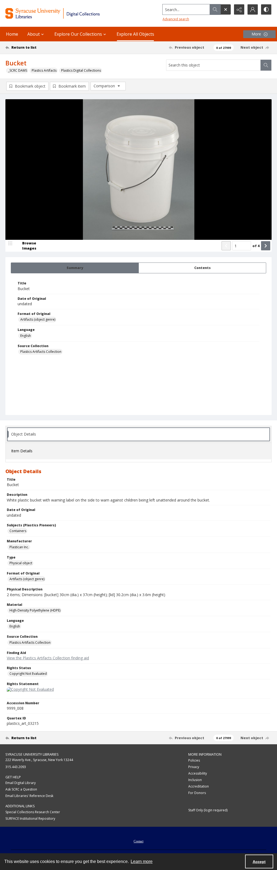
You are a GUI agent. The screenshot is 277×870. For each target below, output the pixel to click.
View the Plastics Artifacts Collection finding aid (48, 657)
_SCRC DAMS (17, 70)
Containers (17, 531)
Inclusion (195, 780)
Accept (259, 861)
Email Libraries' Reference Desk (29, 795)
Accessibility (197, 773)
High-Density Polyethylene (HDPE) (34, 610)
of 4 (256, 245)
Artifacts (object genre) (37, 319)
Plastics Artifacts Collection (40, 351)
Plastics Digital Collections (81, 70)
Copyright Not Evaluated (28, 673)
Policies (194, 760)
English (25, 335)
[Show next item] (265, 245)
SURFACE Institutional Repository (30, 818)
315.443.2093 (15, 767)
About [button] (33, 34)
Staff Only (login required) (207, 810)
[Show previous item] (226, 245)
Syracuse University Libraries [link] (32, 754)
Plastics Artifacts (44, 70)
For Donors (197, 793)
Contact (138, 841)
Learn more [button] (142, 861)
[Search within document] (265, 65)
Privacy (193, 767)
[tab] (74, 268)
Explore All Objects (135, 34)
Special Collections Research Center (32, 812)
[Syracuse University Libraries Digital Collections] (64, 13)
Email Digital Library (20, 783)
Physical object (20, 563)
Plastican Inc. (19, 547)
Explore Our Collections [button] (78, 34)
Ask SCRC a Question (21, 789)
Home (12, 34)
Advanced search (176, 19)
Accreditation (198, 786)
